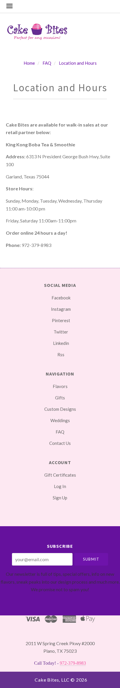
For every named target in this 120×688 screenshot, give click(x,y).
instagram (61, 309)
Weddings (60, 420)
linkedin (61, 343)
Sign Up (60, 497)
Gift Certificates (60, 475)
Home (29, 63)
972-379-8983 (73, 663)
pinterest (61, 320)
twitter (61, 331)
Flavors (60, 386)
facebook (61, 297)
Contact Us (60, 442)
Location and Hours (78, 63)
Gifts (60, 397)
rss (60, 354)
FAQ (47, 63)
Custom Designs (60, 409)
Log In (60, 486)
